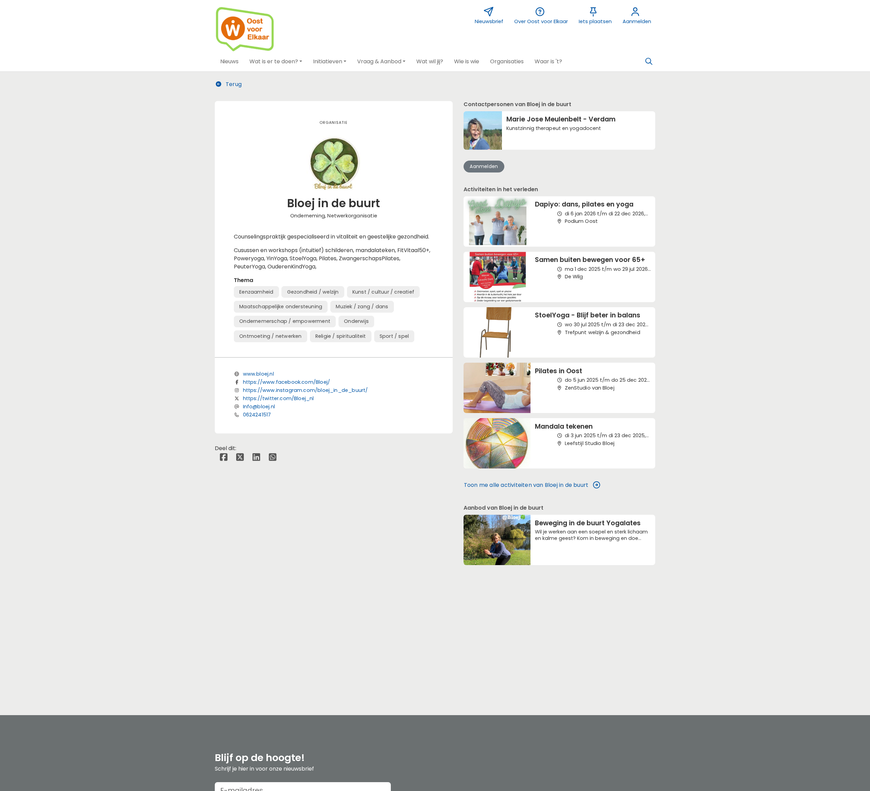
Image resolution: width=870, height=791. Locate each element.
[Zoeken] (648, 61)
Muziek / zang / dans (362, 306)
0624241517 (257, 414)
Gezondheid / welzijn (313, 292)
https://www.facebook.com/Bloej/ (286, 382)
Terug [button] (233, 84)
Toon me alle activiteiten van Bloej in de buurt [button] (526, 485)
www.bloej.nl (258, 373)
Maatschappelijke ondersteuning (280, 306)
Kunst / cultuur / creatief (383, 292)
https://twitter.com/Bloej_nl (278, 398)
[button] (229, 61)
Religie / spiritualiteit (340, 336)
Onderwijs (356, 321)
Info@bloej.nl (259, 406)
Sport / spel (394, 336)
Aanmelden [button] (484, 166)
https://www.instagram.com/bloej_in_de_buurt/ (305, 390)
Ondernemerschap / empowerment (284, 321)
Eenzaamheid (256, 292)
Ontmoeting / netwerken (270, 336)
